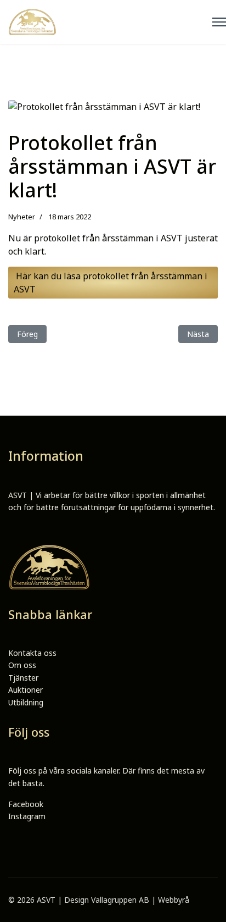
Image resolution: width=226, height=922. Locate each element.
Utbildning (25, 702)
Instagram (27, 816)
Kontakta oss (32, 653)
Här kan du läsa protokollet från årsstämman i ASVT (110, 282)
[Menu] (219, 21)
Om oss (22, 665)
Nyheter (21, 217)
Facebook (25, 804)
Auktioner (25, 689)
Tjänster (23, 677)
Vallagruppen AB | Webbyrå (140, 900)
